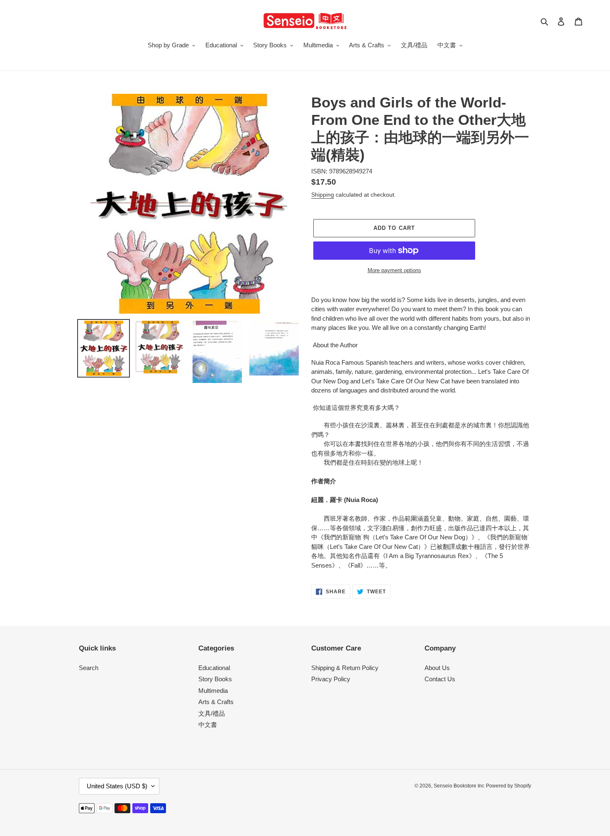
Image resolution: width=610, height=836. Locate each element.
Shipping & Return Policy (344, 667)
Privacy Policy (330, 678)
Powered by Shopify (508, 786)
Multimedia (213, 690)
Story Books (215, 678)
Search (88, 667)
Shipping (322, 194)
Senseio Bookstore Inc (459, 786)
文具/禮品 (211, 713)
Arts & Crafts (216, 701)
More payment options (394, 270)
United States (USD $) (117, 786)
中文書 (207, 724)
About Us (437, 667)
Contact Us (440, 678)
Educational (214, 667)
